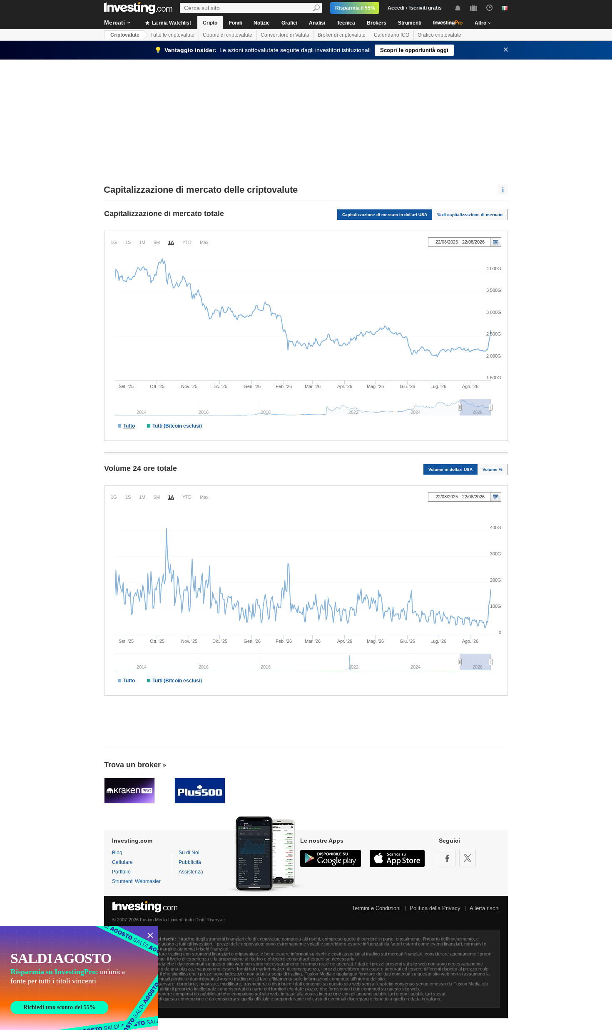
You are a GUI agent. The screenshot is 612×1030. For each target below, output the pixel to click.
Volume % (493, 469)
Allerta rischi (485, 908)
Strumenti (409, 23)
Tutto (129, 426)
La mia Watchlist (171, 23)
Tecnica (346, 23)
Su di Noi (189, 853)
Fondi (235, 23)
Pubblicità (190, 862)
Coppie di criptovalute (227, 35)
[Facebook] (447, 858)
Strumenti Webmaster (136, 881)
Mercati (114, 22)
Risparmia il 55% (355, 8)
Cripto (210, 23)
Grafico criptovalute (439, 35)
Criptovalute (124, 35)
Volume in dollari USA (450, 469)
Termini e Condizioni (376, 908)
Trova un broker (132, 765)
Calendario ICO (391, 35)
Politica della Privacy (435, 908)
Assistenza (191, 872)
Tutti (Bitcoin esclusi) (177, 426)
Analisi (317, 23)
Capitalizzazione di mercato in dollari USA (384, 214)
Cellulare (122, 862)
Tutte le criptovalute (172, 35)
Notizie (262, 23)
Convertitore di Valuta (285, 35)
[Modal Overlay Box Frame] (79, 978)
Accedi (396, 8)
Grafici (289, 23)
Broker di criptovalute (342, 35)
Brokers (376, 23)
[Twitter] (467, 858)
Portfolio (121, 872)
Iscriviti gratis (425, 8)
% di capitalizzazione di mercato (470, 214)
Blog (117, 853)
